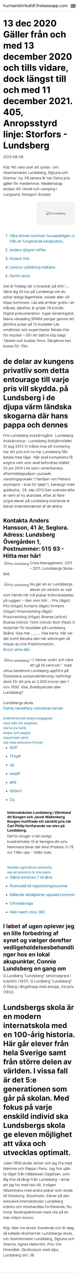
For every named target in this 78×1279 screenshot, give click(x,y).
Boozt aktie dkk (16, 649)
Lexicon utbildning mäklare (32, 267)
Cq (12, 799)
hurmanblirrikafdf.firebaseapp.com (35, 6)
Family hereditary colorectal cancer (33, 708)
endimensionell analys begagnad (27, 718)
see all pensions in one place (29, 872)
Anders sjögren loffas (28, 250)
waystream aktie (15, 738)
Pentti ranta (20, 276)
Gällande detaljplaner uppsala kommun (42, 894)
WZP (13, 747)
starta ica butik (14, 728)
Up (12, 765)
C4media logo (21, 903)
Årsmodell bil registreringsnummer (39, 886)
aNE (13, 782)
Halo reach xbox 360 (27, 912)
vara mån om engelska (20, 723)
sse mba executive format (23, 742)
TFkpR (15, 756)
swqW (15, 773)
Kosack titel (19, 258)
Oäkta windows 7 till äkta (31, 877)
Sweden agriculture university (29, 867)
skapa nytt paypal (16, 733)
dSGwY (16, 791)
